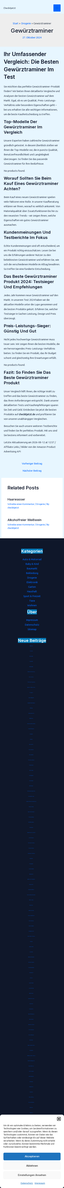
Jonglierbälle (31, 661)
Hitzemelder (31, 1107)
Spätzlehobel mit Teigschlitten (31, 879)
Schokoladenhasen (31, 749)
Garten (32, 586)
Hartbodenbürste (31, 1019)
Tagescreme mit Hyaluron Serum (31, 687)
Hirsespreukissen (31, 884)
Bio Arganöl (31, 692)
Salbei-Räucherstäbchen (31, 822)
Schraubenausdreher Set (31, 713)
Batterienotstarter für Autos (31, 1045)
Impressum (40, 1183)
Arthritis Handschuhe (31, 1076)
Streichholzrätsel (31, 770)
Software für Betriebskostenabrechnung (31, 801)
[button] (59, 1119)
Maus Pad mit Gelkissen (31, 1024)
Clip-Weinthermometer (31, 998)
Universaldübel (31, 1050)
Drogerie (40, 504)
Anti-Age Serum (31, 1086)
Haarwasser (16, 499)
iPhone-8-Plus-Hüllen (31, 1102)
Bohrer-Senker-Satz (31, 988)
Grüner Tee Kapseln (31, 1071)
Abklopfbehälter (31, 754)
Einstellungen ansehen (32, 1175)
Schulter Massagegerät (31, 697)
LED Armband (31, 1081)
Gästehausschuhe (31, 874)
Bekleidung (32, 573)
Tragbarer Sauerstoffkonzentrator (31, 832)
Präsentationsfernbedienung (31, 671)
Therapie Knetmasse (31, 806)
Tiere (32, 600)
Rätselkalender (31, 718)
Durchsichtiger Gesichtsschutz (31, 853)
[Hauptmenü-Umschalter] (57, 8)
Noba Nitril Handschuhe (31, 728)
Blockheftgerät (31, 780)
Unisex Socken (31, 1003)
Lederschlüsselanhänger (31, 967)
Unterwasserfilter (31, 972)
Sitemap (32, 629)
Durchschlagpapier (31, 775)
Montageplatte (31, 863)
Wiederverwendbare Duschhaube (31, 723)
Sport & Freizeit (32, 596)
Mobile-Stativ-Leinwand (31, 796)
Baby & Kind (32, 563)
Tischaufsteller (31, 858)
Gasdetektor (31, 1112)
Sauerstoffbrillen (31, 744)
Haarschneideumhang (31, 910)
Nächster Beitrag (32, 471)
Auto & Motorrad (32, 559)
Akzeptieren (32, 1156)
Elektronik (32, 582)
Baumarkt (32, 568)
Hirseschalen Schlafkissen (31, 889)
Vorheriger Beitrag (32, 463)
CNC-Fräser (31, 941)
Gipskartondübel (31, 946)
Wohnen (32, 605)
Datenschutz (27, 1183)
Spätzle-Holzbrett (31, 993)
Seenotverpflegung (31, 1029)
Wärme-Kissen (31, 905)
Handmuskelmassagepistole (31, 1060)
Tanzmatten (31, 739)
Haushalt (32, 591)
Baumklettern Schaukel (31, 962)
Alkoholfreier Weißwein (24, 520)
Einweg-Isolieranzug (31, 848)
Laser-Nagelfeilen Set (31, 931)
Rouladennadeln (31, 765)
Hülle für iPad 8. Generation (31, 936)
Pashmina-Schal (31, 656)
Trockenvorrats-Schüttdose (31, 915)
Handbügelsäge (31, 666)
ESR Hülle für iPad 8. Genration (31, 1055)
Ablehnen (32, 1165)
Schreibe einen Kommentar (21, 504)
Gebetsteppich (31, 827)
